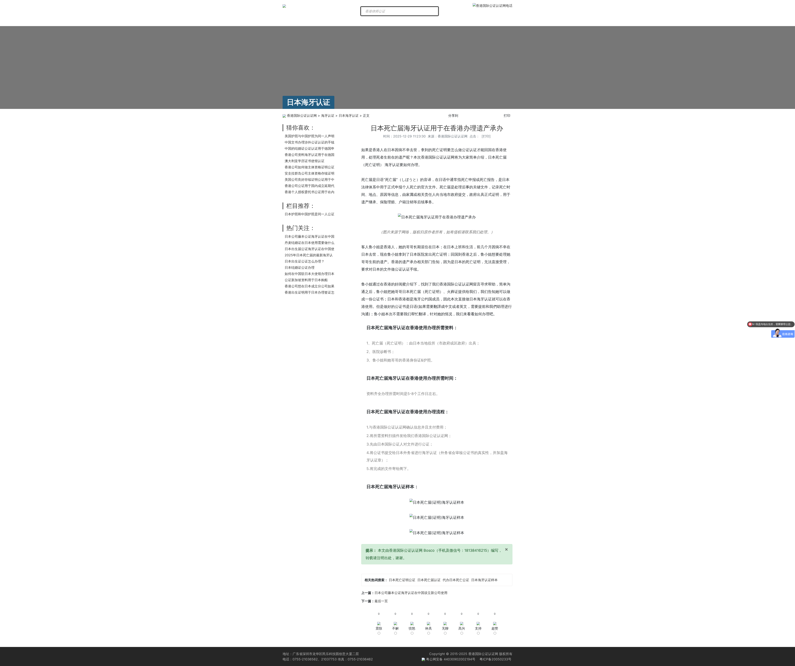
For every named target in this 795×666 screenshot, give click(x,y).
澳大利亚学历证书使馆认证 (304, 161)
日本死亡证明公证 (402, 580)
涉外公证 (431, 21)
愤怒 (412, 628)
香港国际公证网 (301, 21)
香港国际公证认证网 (302, 115)
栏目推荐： (300, 205)
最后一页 (381, 601)
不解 (395, 628)
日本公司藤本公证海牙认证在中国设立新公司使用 (411, 593)
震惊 (379, 628)
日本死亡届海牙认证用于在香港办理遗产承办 (437, 128)
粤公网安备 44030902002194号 (450, 659)
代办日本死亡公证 (456, 580)
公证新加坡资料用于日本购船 (306, 280)
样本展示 (496, 21)
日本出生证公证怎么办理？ (304, 261)
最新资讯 (335, 21)
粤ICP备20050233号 (495, 659)
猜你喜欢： (300, 127)
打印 (507, 115)
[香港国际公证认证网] (284, 6)
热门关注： (300, 227)
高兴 (461, 628)
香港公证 (367, 21)
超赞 (494, 628)
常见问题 (464, 21)
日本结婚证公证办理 (299, 267)
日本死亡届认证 (429, 580)
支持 (478, 628)
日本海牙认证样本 (484, 580)
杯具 (428, 628)
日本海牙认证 (349, 115)
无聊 (445, 628)
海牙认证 (399, 21)
